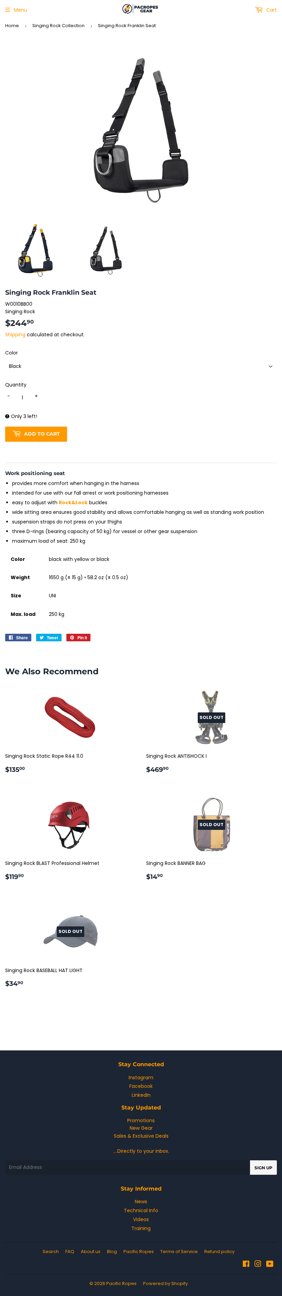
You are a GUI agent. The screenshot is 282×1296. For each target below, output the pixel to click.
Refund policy (219, 1251)
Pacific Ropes (138, 1251)
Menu (20, 10)
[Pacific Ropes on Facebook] (246, 1264)
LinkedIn (141, 1095)
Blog (112, 1251)
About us (90, 1251)
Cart (271, 10)
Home (12, 25)
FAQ (69, 1251)
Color (11, 352)
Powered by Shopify (165, 1283)
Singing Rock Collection (58, 25)
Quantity (15, 384)
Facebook (141, 1086)
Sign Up (263, 1167)
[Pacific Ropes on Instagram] (257, 1264)
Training (141, 1228)
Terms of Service (179, 1251)
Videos (141, 1219)
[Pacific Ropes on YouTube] (269, 1264)
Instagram (141, 1077)
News (141, 1201)
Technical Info (141, 1210)
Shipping (15, 334)
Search (51, 1251)
